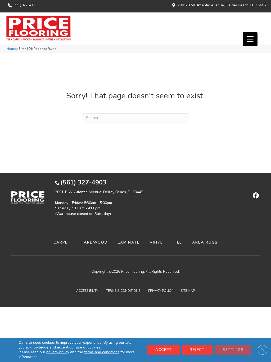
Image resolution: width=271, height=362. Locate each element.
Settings (233, 349)
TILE (177, 242)
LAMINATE (129, 242)
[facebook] (255, 195)
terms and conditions (101, 352)
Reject (197, 349)
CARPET (62, 242)
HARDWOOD (94, 242)
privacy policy (57, 352)
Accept (163, 349)
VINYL (156, 242)
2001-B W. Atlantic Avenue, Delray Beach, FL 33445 (222, 5)
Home (11, 49)
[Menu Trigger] (250, 39)
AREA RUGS (205, 242)
